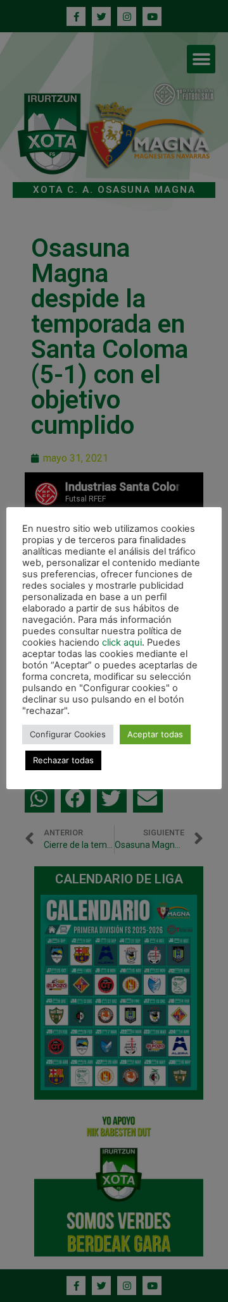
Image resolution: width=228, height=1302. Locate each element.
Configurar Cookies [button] (68, 734)
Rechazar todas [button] (63, 760)
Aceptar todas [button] (155, 734)
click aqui (122, 642)
